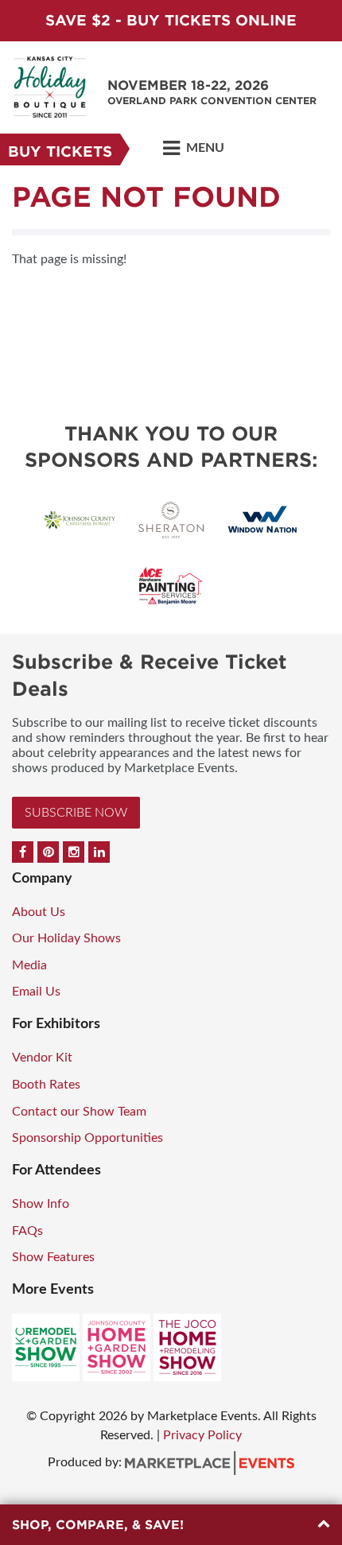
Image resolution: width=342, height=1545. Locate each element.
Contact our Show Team (79, 1111)
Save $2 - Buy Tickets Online (171, 20)
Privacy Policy (202, 1435)
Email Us (36, 991)
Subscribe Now (76, 812)
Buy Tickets (60, 151)
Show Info (40, 1204)
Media (29, 965)
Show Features (53, 1257)
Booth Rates (46, 1084)
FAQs (27, 1231)
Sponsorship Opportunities (87, 1138)
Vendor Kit (42, 1057)
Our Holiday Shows (66, 938)
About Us (38, 912)
